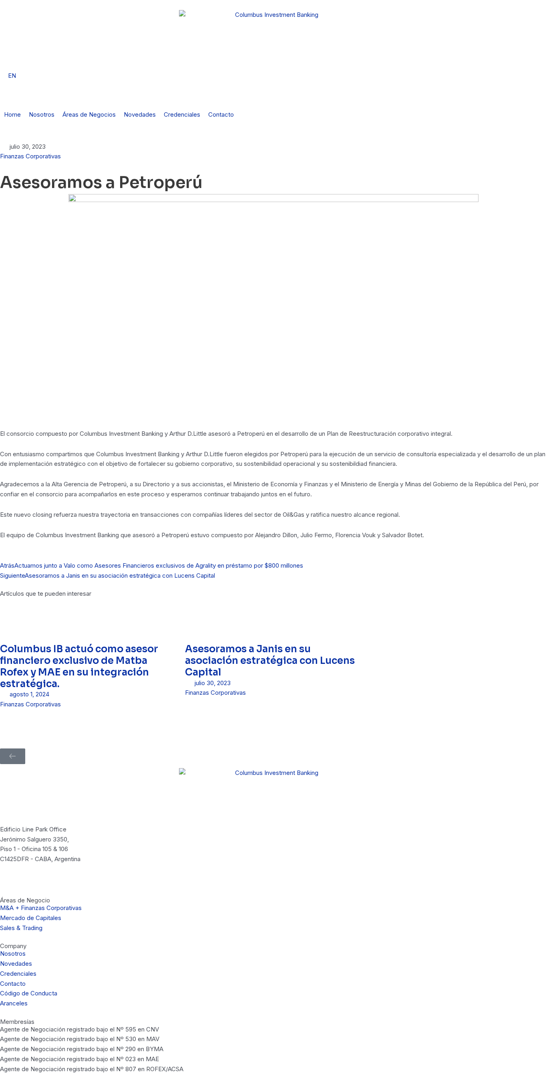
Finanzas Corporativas (30, 156)
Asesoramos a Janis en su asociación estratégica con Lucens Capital (270, 660)
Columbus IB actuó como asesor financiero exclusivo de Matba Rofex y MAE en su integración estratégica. (79, 666)
